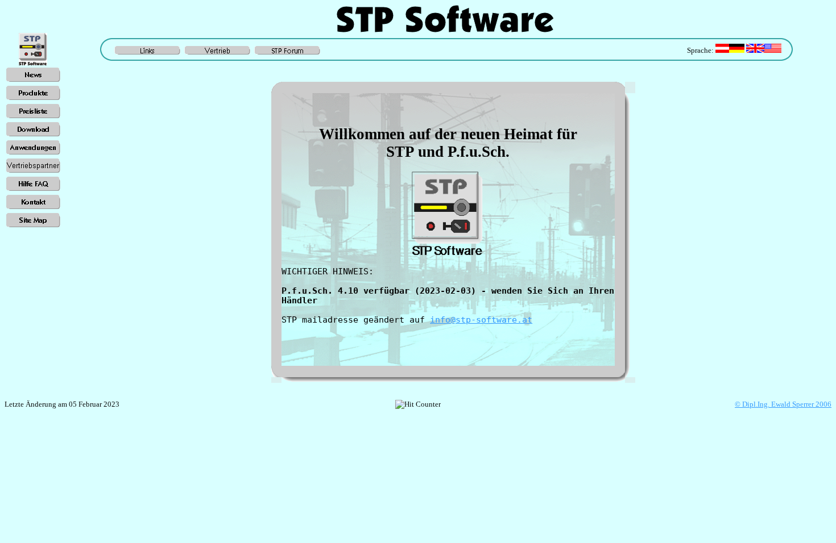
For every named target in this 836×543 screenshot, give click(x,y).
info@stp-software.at (481, 319)
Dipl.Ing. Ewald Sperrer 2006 (783, 404)
